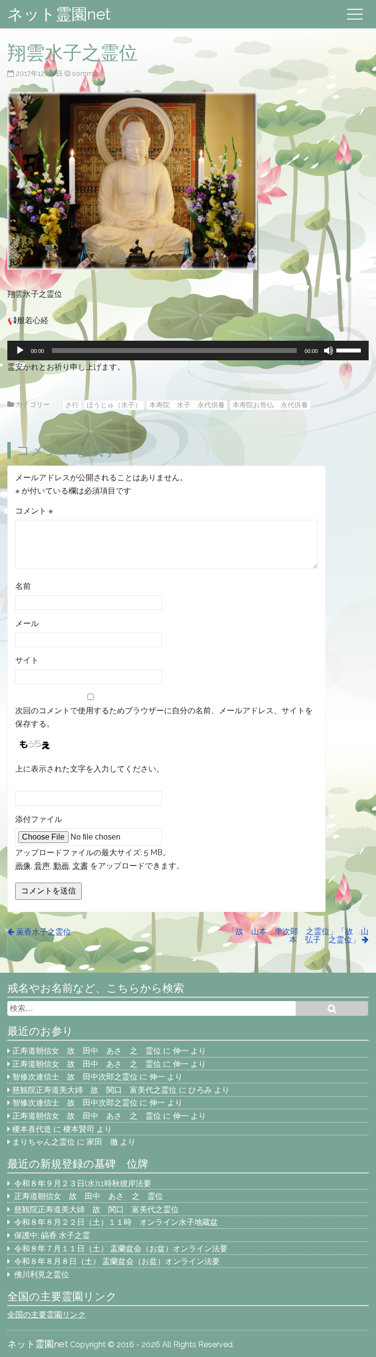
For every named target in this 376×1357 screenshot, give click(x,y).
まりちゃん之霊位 (43, 1141)
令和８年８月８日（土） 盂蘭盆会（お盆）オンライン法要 (117, 1261)
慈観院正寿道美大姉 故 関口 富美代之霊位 (94, 1090)
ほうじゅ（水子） (114, 404)
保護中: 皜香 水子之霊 (52, 1235)
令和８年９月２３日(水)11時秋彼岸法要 (82, 1183)
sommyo (86, 73)
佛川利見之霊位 (41, 1274)
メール (27, 623)
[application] (187, 350)
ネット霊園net (59, 14)
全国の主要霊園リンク (46, 1314)
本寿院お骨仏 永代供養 (270, 404)
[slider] (350, 349)
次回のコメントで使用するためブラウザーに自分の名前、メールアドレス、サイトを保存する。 (164, 717)
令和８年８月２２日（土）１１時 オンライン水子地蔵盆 (116, 1222)
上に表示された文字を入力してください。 (89, 768)
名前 (23, 586)
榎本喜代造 (31, 1129)
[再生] (20, 350)
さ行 (72, 404)
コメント (34, 510)
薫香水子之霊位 (47, 931)
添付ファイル (38, 819)
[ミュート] (328, 350)
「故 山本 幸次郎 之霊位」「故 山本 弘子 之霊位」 (298, 935)
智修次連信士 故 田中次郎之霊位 (75, 1076)
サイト (27, 660)
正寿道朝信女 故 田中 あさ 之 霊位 (86, 1050)
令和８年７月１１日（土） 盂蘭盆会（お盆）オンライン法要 (121, 1248)
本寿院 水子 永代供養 (187, 404)
